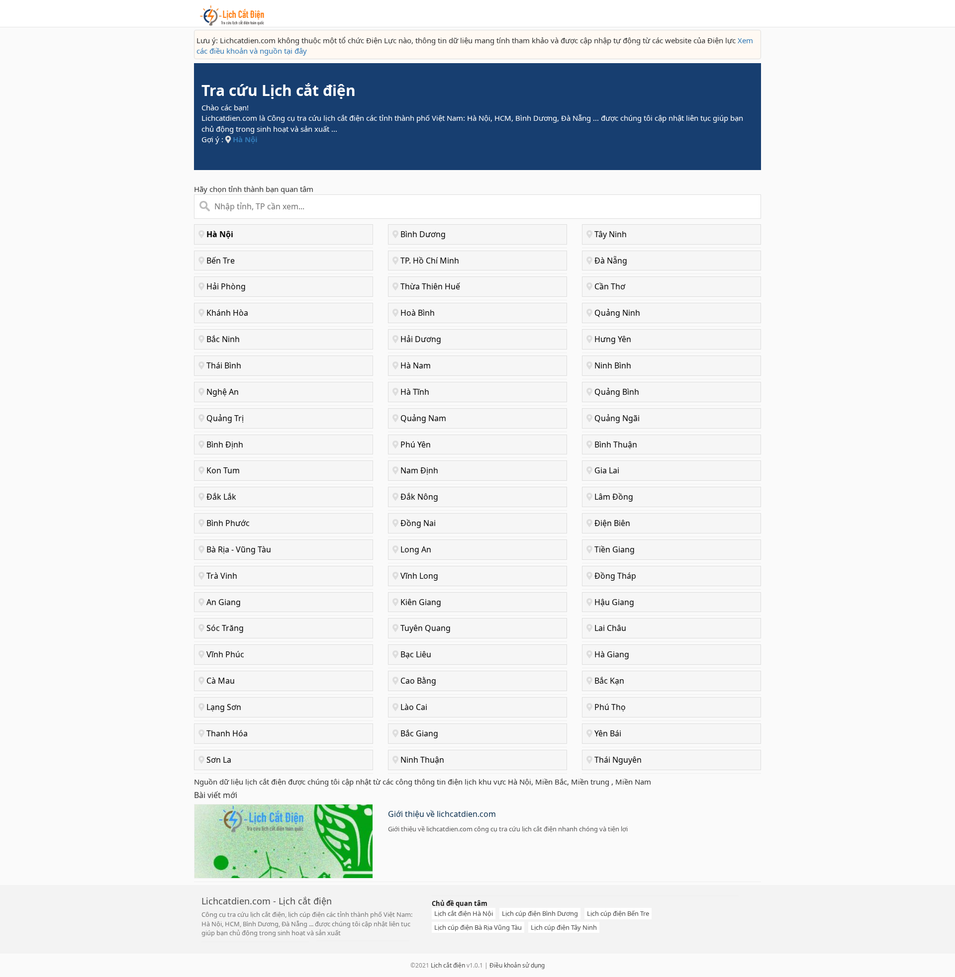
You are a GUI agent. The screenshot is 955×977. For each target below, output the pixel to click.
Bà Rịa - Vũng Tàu (237, 549)
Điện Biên (611, 523)
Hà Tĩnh (413, 391)
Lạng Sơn (222, 707)
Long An (414, 549)
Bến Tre (219, 260)
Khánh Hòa (226, 312)
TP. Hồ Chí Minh (428, 260)
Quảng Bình (615, 391)
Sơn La (217, 759)
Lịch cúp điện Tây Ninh (564, 927)
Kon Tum (222, 470)
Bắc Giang (418, 733)
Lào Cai (412, 707)
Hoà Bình (416, 312)
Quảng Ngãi (616, 418)
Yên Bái (606, 733)
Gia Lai (605, 470)
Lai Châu (609, 627)
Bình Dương (422, 234)
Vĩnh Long (418, 575)
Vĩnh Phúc (224, 654)
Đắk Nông (418, 496)
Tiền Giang (613, 549)
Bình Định (223, 444)
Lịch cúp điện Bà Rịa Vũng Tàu (478, 927)
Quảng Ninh (616, 312)
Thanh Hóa (226, 733)
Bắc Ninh (222, 339)
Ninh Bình (611, 365)
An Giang (222, 602)
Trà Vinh (220, 575)
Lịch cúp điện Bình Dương (540, 913)
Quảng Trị (224, 418)
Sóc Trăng (224, 627)
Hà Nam (414, 365)
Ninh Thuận (421, 759)
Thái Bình (222, 365)
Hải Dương (419, 339)
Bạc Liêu (414, 654)
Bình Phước (227, 523)
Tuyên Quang (424, 627)
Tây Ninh (609, 234)
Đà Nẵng (609, 260)
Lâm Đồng (612, 496)
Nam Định (418, 470)
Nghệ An (221, 391)
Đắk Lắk (220, 496)
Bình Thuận (614, 444)
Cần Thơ (608, 286)
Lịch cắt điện (448, 965)
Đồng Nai (417, 523)
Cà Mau (219, 680)
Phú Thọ (609, 707)
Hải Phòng (225, 286)
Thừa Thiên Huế (429, 286)
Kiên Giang (419, 602)
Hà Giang (610, 654)
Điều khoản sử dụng (517, 965)
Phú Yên (414, 444)
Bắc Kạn (608, 680)
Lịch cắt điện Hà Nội (463, 913)
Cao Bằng (417, 680)
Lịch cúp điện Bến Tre (618, 913)
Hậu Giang (613, 602)
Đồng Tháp (614, 575)
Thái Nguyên (617, 759)
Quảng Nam (422, 418)
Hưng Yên (611, 339)
